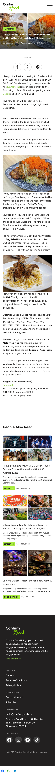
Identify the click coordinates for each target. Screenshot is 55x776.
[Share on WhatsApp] (8, 771)
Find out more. (13, 658)
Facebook (8, 385)
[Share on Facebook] (2, 771)
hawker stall (13, 86)
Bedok (6, 93)
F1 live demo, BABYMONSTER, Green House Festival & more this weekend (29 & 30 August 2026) (26, 469)
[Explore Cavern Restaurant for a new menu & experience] (27, 563)
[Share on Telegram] (14, 771)
